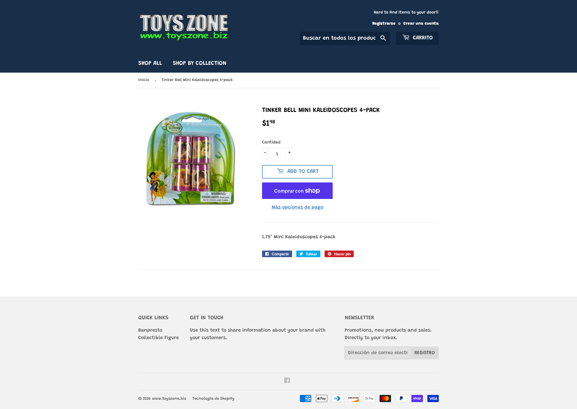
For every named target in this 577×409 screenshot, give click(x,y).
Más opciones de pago (297, 207)
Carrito (422, 38)
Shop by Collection (199, 63)
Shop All (150, 63)
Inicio (143, 80)
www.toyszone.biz (169, 399)
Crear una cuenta (421, 24)
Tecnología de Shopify (213, 399)
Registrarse (383, 24)
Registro (424, 352)
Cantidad (271, 142)
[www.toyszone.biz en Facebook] (287, 381)
